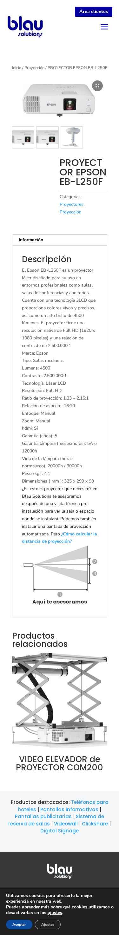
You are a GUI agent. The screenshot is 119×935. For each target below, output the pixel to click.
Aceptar (19, 924)
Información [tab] (31, 240)
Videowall (66, 823)
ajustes (55, 913)
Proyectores (71, 204)
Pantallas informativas (69, 809)
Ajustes (47, 924)
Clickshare (95, 823)
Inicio (16, 68)
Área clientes (93, 12)
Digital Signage (59, 830)
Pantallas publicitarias (43, 816)
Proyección (34, 68)
